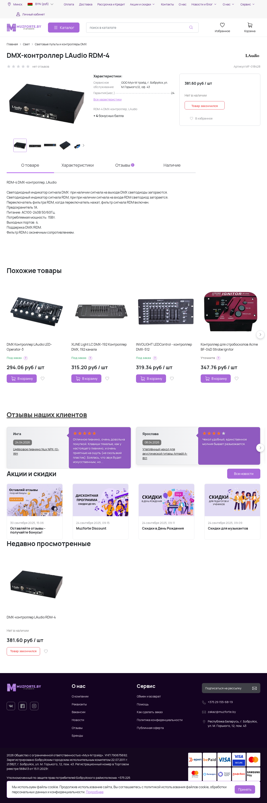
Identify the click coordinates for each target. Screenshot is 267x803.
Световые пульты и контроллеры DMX (61, 44)
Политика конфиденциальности (160, 720)
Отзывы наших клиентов (47, 414)
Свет (26, 44)
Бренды (77, 736)
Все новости (243, 473)
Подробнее (94, 792)
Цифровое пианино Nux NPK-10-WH (36, 451)
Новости (78, 720)
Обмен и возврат (149, 696)
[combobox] (142, 28)
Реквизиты (79, 704)
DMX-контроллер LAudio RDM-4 (31, 617)
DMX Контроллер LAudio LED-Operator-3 (29, 347)
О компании (80, 696)
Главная (12, 44)
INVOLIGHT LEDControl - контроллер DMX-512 (164, 347)
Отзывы (77, 728)
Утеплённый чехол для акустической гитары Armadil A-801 (164, 451)
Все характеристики (107, 99)
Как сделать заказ (149, 712)
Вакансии (78, 712)
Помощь (143, 704)
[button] (83, 145)
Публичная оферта (150, 728)
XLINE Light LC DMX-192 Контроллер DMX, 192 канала (99, 347)
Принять (245, 789)
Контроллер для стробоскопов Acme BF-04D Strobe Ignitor (229, 347)
